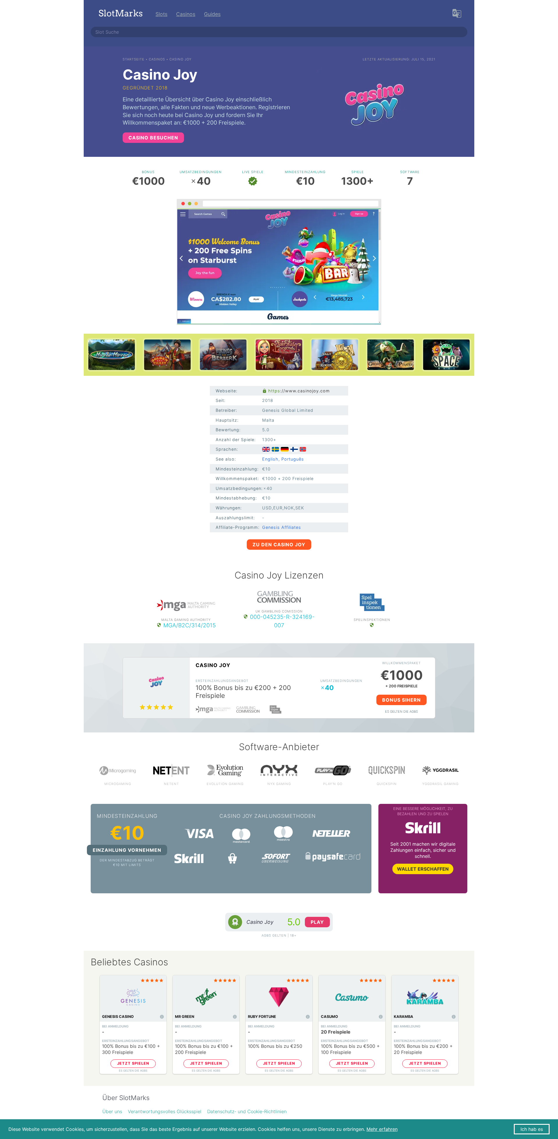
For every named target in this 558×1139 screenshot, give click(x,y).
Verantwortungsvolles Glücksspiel (164, 1111)
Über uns (112, 1111)
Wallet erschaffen (423, 869)
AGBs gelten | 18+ (279, 935)
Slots (161, 14)
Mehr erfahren (382, 1129)
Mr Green (184, 1016)
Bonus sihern (401, 700)
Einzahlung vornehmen (127, 850)
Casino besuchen (153, 138)
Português (292, 459)
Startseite (133, 59)
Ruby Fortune (262, 1016)
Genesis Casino (118, 1016)
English (270, 459)
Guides (212, 14)
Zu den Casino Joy (279, 544)
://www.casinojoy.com (299, 390)
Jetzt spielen (133, 1063)
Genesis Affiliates (281, 527)
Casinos (185, 14)
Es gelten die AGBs (401, 711)
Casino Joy (213, 665)
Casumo (329, 1016)
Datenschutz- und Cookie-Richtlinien (247, 1111)
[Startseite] (120, 14)
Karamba (403, 1016)
